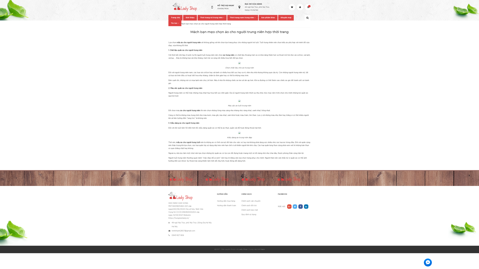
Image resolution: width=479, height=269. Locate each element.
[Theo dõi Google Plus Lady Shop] (289, 206)
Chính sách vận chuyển (250, 201)
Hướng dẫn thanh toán (226, 205)
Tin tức (174, 23)
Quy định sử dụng (248, 214)
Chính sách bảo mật (249, 210)
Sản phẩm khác (268, 17)
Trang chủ (175, 17)
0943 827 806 (178, 235)
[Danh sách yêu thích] (292, 4)
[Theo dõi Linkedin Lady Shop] (306, 206)
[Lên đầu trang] (474, 253)
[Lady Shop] (180, 196)
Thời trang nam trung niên (242, 17)
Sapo (263, 249)
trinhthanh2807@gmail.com (183, 231)
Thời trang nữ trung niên (211, 17)
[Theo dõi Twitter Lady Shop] (295, 206)
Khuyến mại (286, 17)
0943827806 (223, 8)
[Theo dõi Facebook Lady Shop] (300, 206)
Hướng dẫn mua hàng (226, 201)
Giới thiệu (190, 17)
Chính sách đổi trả (248, 205)
